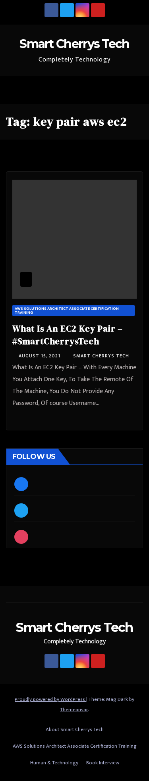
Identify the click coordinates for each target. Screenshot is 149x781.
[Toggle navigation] (134, 90)
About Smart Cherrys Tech (75, 729)
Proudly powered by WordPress (50, 699)
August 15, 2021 (40, 356)
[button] (117, 89)
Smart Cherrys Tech (74, 43)
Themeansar (74, 709)
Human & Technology (54, 762)
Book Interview (102, 762)
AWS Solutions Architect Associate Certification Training (67, 310)
